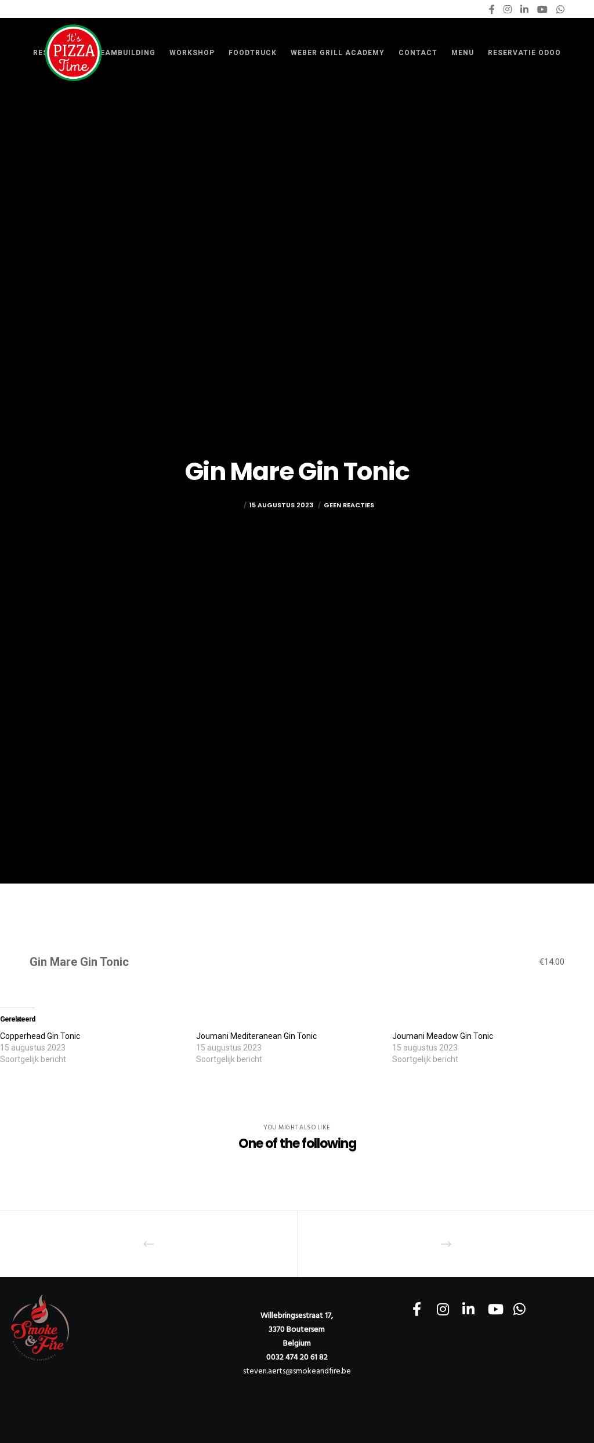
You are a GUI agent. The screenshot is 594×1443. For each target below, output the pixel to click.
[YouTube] (542, 9)
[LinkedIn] (524, 9)
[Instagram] (508, 9)
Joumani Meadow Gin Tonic (442, 1036)
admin (230, 505)
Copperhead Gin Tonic (40, 1036)
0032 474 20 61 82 (297, 1357)
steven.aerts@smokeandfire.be (297, 1370)
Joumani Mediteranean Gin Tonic (256, 1036)
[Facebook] (492, 9)
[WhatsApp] (560, 9)
